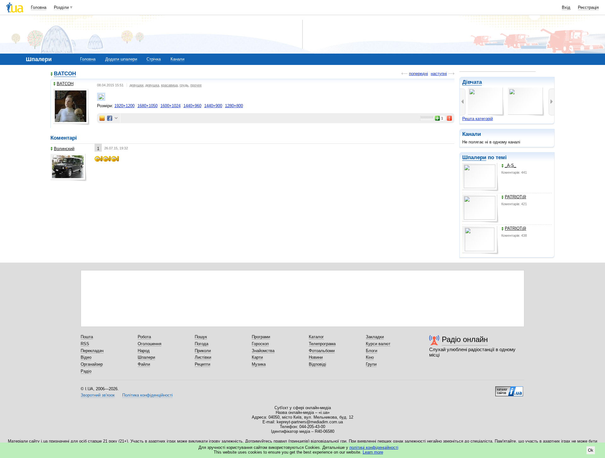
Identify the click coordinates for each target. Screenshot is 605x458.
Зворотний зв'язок (98, 395)
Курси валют (378, 343)
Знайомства (263, 350)
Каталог (316, 336)
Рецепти (202, 364)
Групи (371, 364)
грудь (184, 85)
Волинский (64, 148)
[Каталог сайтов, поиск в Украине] (509, 388)
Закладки (375, 336)
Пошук (201, 336)
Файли (144, 364)
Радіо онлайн (465, 339)
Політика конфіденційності (147, 395)
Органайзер (92, 364)
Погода (201, 343)
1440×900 (213, 105)
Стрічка (154, 59)
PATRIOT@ (515, 196)
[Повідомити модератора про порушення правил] (449, 118)
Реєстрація (588, 7)
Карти (257, 357)
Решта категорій (477, 118)
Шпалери (474, 157)
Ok (590, 450)
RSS (85, 343)
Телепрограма (322, 343)
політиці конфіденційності (373, 447)
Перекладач (92, 350)
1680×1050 (147, 105)
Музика (259, 364)
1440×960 (192, 105)
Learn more (373, 452)
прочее (196, 85)
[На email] (102, 118)
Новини (316, 357)
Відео (86, 357)
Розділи (61, 7)
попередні (418, 73)
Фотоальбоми (322, 350)
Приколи (203, 350)
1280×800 (234, 105)
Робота (144, 336)
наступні (439, 73)
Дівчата (472, 82)
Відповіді (317, 364)
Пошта (87, 336)
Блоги (371, 350)
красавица (169, 85)
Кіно (370, 357)
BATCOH (65, 74)
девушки (136, 85)
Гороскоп (260, 343)
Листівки (203, 357)
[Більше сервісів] (116, 118)
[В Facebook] (109, 118)
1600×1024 (170, 105)
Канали (177, 59)
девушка (152, 85)
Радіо (86, 371)
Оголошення (149, 343)
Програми (261, 336)
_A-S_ (510, 165)
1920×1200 (124, 105)
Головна (38, 7)
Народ (144, 350)
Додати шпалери (121, 59)
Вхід (566, 7)
